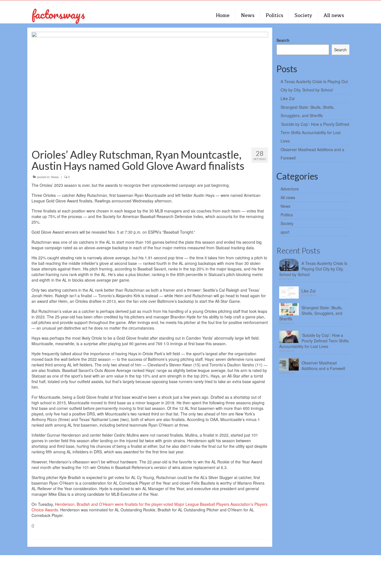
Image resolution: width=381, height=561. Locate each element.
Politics (287, 214)
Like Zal (288, 98)
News (55, 177)
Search (283, 40)
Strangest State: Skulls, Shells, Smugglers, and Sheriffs (311, 313)
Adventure (290, 189)
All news (288, 197)
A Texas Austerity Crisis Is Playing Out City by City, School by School (313, 268)
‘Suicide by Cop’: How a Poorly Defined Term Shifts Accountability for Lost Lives (315, 132)
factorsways (58, 14)
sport (285, 232)
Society (287, 223)
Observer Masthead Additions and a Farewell (323, 365)
